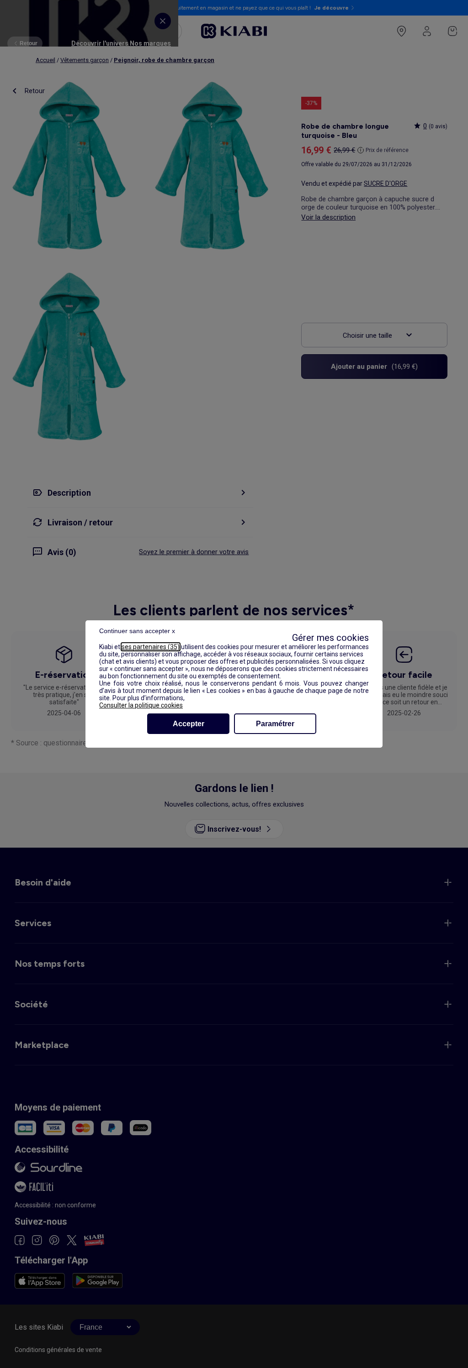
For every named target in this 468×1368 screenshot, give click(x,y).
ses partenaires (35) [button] (151, 646)
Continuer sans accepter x (137, 630)
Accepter (188, 724)
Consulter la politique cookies (141, 705)
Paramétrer (275, 724)
